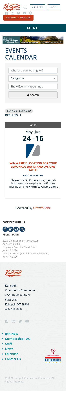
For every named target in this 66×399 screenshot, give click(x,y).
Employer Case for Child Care (19, 247)
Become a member (18, 18)
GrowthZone (42, 208)
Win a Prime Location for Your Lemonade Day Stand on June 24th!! (33, 167)
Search (34, 95)
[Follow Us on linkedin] (10, 231)
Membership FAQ (17, 339)
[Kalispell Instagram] (12, 13)
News (9, 349)
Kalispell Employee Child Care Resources (26, 253)
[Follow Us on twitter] (22, 231)
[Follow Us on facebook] (5, 231)
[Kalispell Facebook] (6, 13)
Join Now (11, 334)
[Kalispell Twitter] (18, 13)
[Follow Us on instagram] (16, 231)
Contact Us (13, 359)
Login (54, 7)
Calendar (11, 354)
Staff (8, 344)
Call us (37, 7)
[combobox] (33, 78)
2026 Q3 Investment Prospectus (20, 240)
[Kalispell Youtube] (24, 13)
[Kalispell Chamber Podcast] (30, 13)
